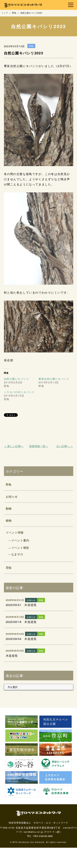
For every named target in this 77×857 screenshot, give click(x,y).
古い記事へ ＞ (64, 446)
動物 (9, 508)
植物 (9, 520)
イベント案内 (20, 540)
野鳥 (9, 484)
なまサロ (17, 554)
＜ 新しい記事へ (13, 446)
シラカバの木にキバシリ (19, 392)
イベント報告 (20, 548)
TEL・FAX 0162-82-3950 (40, 836)
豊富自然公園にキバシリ (53, 378)
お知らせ (12, 496)
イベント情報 (15, 532)
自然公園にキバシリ (16, 378)
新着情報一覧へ (38, 446)
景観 (9, 568)
